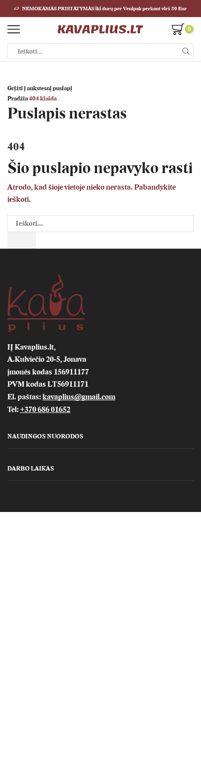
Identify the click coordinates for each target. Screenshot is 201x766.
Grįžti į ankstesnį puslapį (39, 88)
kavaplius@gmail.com (78, 397)
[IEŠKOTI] (21, 240)
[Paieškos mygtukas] (186, 51)
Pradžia (17, 98)
